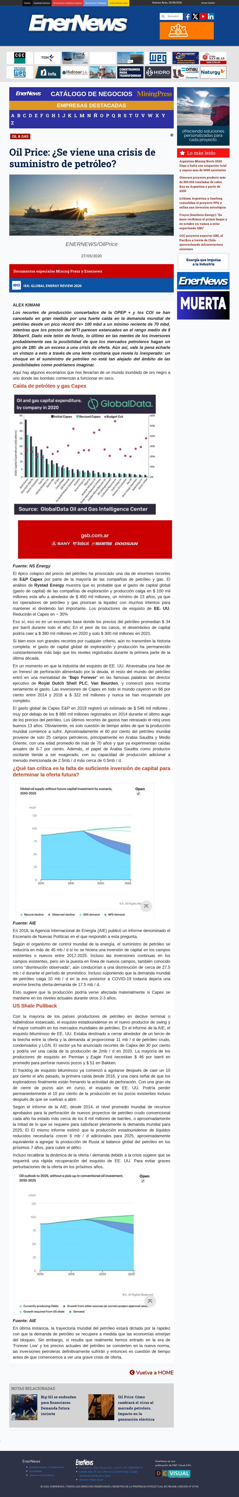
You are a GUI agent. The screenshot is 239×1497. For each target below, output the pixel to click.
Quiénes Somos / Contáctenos (46, 1467)
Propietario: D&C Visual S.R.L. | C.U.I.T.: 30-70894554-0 (111, 1467)
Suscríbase (35, 1471)
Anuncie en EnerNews (41, 1475)
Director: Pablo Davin (91, 1479)
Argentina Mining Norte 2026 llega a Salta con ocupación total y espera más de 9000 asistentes (203, 165)
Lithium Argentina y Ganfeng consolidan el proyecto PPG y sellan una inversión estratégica (202, 203)
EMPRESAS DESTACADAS (91, 105)
